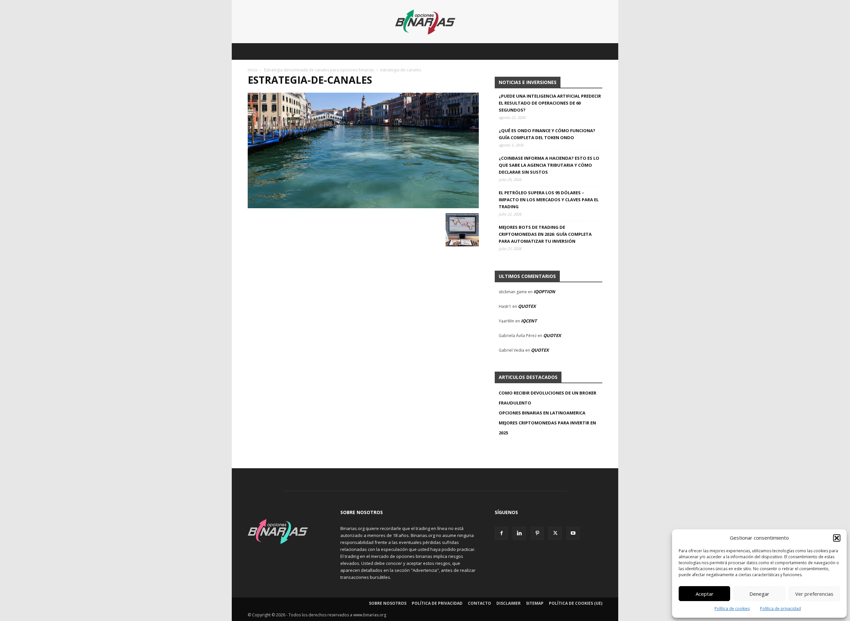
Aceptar (705, 593)
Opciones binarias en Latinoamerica (542, 413)
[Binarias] (425, 22)
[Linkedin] (519, 533)
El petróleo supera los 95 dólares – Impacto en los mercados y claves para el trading (549, 200)
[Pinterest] (537, 533)
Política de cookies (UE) (575, 603)
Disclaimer (508, 603)
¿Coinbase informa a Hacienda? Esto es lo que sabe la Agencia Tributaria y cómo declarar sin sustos (549, 165)
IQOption (544, 292)
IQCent (529, 321)
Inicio (253, 70)
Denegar (759, 593)
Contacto (479, 603)
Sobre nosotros (387, 603)
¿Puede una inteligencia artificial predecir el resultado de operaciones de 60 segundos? (550, 103)
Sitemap (535, 603)
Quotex (527, 306)
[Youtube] (573, 533)
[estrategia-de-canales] (363, 206)
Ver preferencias (814, 593)
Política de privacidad (780, 608)
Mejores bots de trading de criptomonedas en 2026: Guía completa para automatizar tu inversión (545, 234)
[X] (555, 533)
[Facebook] (501, 533)
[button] (836, 538)
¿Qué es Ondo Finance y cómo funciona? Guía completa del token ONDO (547, 134)
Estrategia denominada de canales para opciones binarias (319, 70)
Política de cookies (732, 608)
